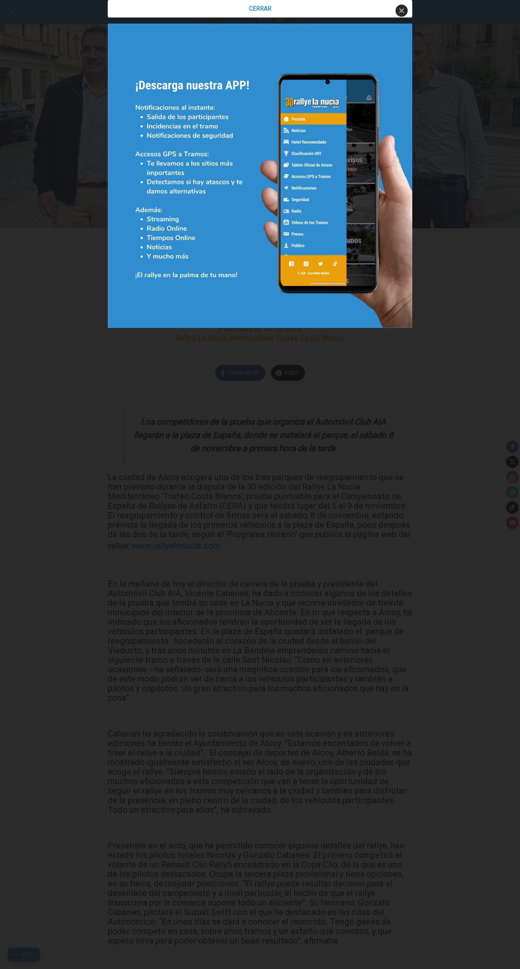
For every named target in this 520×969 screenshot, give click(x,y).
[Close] (402, 11)
